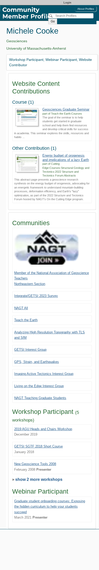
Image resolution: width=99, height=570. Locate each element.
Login (67, 2)
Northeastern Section (29, 284)
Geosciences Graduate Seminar (65, 109)
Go (53, 21)
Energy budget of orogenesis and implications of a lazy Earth (65, 157)
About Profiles (85, 8)
